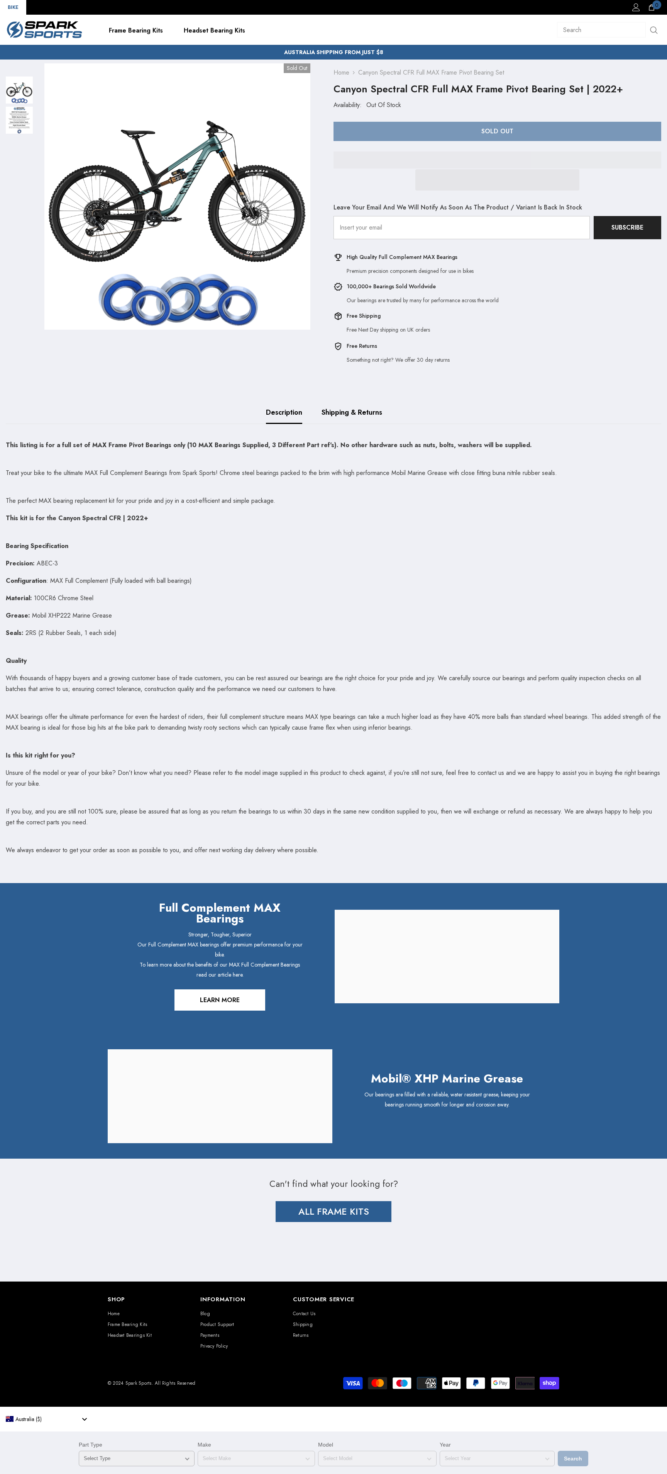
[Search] (609, 29)
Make (204, 1445)
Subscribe (627, 227)
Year (445, 1445)
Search (573, 1458)
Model (325, 1445)
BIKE (13, 7)
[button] (497, 180)
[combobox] (46, 1419)
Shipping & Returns (352, 412)
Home (341, 72)
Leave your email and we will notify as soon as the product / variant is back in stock (458, 207)
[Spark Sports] (447, 956)
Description (284, 412)
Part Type (90, 1445)
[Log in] (636, 7)
